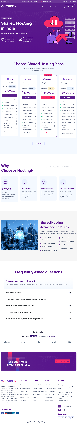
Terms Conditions (25, 388)
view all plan (38, 143)
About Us (23, 385)
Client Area (70, 6)
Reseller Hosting (50, 391)
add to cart (28, 97)
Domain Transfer (37, 388)
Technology (48, 6)
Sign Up (74, 1)
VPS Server (48, 397)
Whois (34, 397)
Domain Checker (37, 385)
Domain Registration (38, 391)
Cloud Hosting (49, 400)
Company (40, 6)
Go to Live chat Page (62, 361)
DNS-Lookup (36, 394)
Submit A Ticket (24, 397)
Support (35, 400)
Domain (34, 6)
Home (21, 6)
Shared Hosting (49, 385)
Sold (9, 95)
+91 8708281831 (66, 406)
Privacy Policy (24, 391)
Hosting (27, 6)
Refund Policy (24, 394)
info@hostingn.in (7, 1)
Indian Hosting (49, 394)
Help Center (57, 6)
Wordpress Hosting (50, 388)
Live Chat (65, 1)
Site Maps (23, 400)
